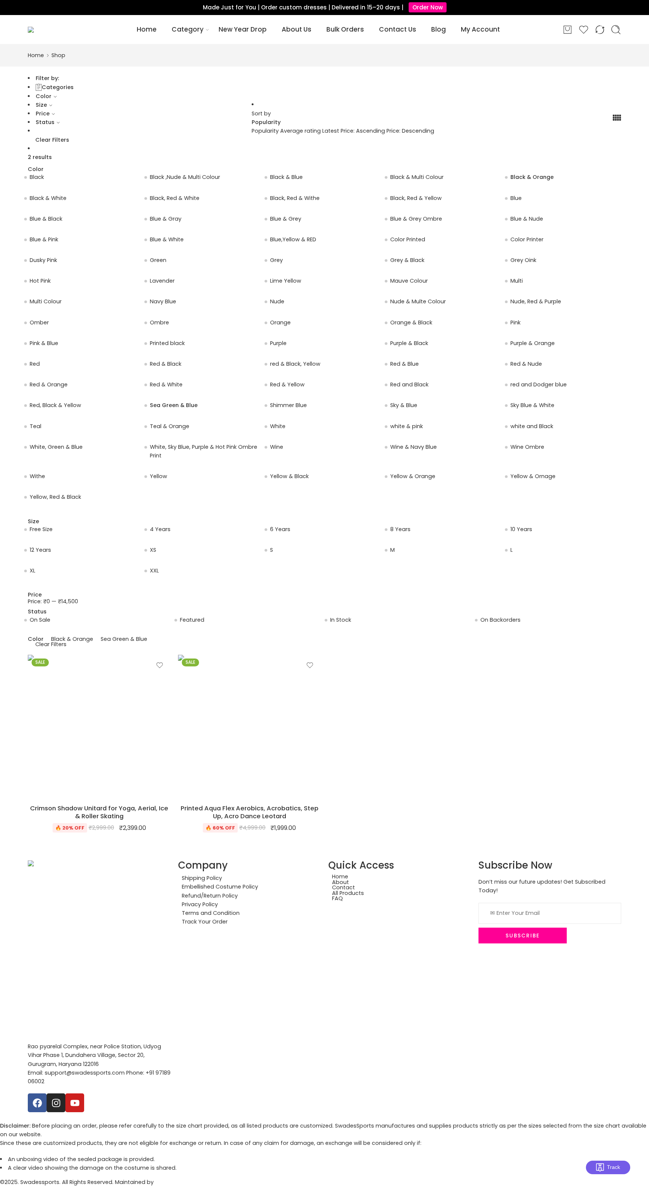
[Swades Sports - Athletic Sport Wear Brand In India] (51, 30)
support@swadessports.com (85, 1072)
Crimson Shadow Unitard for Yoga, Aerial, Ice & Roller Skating (99, 812)
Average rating (301, 131)
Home (147, 29)
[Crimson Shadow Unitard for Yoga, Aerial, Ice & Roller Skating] (99, 726)
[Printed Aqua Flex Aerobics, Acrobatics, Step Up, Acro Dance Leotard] (249, 726)
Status (45, 122)
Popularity (266, 122)
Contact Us (397, 29)
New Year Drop (243, 29)
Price (43, 113)
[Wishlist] (159, 665)
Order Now (427, 7)
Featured (192, 620)
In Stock (340, 620)
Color (43, 96)
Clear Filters (52, 140)
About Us (296, 29)
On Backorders (500, 620)
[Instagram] (56, 1102)
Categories (58, 87)
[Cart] (567, 29)
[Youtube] (74, 1102)
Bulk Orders (345, 29)
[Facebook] (37, 1102)
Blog (438, 29)
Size (41, 105)
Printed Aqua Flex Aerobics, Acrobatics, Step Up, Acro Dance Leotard (249, 812)
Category (188, 29)
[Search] (616, 29)
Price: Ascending (363, 131)
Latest (331, 131)
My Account (480, 29)
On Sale (40, 620)
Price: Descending (410, 131)
